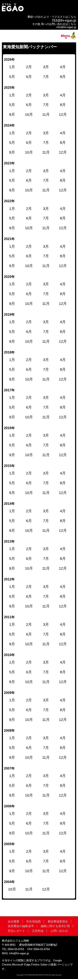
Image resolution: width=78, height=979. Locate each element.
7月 (46, 445)
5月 (12, 445)
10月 (29, 455)
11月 (46, 455)
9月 (12, 455)
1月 (12, 435)
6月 (29, 445)
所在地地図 (33, 921)
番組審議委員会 (58, 921)
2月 (29, 435)
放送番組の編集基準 (21, 926)
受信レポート (16, 930)
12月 (63, 455)
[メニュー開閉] (39, 36)
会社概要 (13, 921)
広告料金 (38, 930)
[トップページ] (13, 11)
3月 (46, 435)
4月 (63, 435)
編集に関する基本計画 (55, 926)
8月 (63, 445)
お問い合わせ (59, 930)
